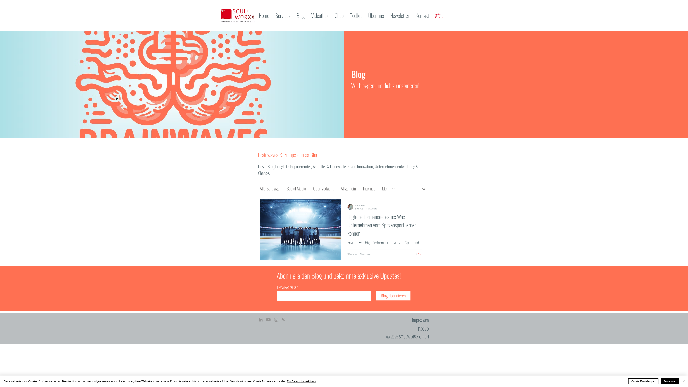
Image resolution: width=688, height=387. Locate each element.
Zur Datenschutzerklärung (302, 381)
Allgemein (348, 188)
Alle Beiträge (270, 188)
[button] (441, 15)
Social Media (296, 188)
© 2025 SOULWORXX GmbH (407, 336)
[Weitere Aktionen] (421, 207)
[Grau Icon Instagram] (276, 319)
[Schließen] (684, 381)
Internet (369, 188)
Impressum (420, 320)
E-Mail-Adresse (286, 287)
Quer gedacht (323, 188)
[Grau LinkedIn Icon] (260, 319)
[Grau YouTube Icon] (268, 319)
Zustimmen (670, 381)
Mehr (386, 188)
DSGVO (423, 329)
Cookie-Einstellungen (643, 381)
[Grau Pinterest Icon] (283, 319)
